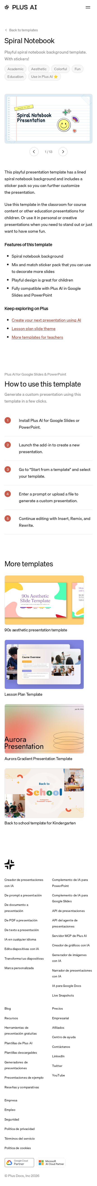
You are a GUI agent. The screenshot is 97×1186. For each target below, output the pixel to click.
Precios (57, 1008)
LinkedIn (58, 1056)
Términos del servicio (20, 1138)
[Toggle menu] (87, 7)
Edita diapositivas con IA (22, 948)
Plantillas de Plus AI (18, 1043)
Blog (8, 1008)
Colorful (60, 69)
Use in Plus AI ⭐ (44, 76)
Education (15, 76)
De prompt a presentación (23, 895)
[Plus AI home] (21, 7)
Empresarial (60, 1018)
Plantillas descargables (21, 1052)
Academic (15, 69)
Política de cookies (18, 1147)
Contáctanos (61, 1046)
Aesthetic (38, 69)
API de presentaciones (68, 910)
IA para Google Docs (66, 985)
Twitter (57, 1065)
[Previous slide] (34, 151)
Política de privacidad (20, 1128)
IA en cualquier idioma (20, 939)
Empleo (10, 1109)
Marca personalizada (19, 967)
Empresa (11, 1100)
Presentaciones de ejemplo (24, 1077)
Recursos (11, 1018)
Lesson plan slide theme (33, 328)
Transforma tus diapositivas (24, 958)
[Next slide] (62, 151)
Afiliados (58, 1027)
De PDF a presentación (21, 920)
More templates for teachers (37, 337)
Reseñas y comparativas (22, 1087)
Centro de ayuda (64, 1037)
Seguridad (12, 1119)
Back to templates (23, 30)
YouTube (58, 1075)
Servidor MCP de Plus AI (69, 935)
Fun (78, 69)
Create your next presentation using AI (46, 320)
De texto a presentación (22, 929)
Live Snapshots (63, 995)
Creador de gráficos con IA (71, 945)
